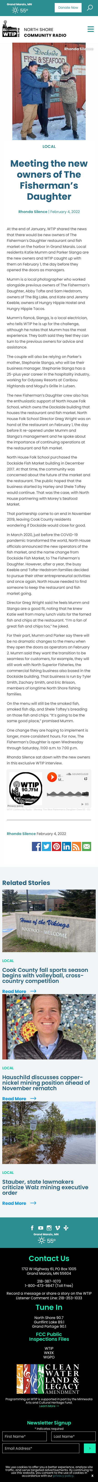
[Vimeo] (57, 1227)
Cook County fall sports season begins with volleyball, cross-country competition (45, 975)
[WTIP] (36, 27)
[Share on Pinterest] (56, 846)
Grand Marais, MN (19, 4)
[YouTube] (40, 1227)
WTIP (49, 1348)
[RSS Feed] (76, 846)
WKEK (49, 1352)
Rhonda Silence (32, 211)
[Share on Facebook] (36, 846)
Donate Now (68, 7)
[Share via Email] (86, 846)
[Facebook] (32, 1227)
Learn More (47, 1406)
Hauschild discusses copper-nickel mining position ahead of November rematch (46, 1083)
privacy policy (63, 1476)
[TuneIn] (66, 1227)
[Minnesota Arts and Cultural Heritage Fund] (49, 1378)
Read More (14, 991)
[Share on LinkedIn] (66, 846)
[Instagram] (49, 1227)
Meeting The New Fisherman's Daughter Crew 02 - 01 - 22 (64, 809)
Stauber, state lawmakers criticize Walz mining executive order (45, 1187)
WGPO (49, 1357)
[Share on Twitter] (46, 846)
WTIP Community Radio (19, 809)
